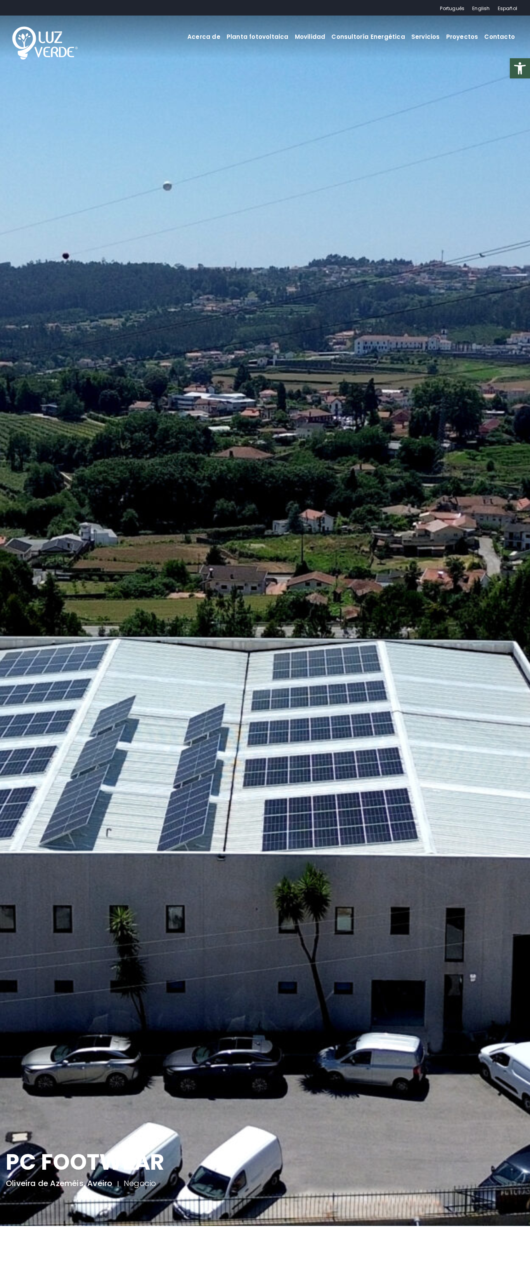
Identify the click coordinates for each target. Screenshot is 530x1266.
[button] (15, 1250)
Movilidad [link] (310, 37)
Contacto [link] (499, 37)
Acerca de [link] (203, 37)
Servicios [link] (425, 37)
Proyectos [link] (462, 37)
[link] (520, 68)
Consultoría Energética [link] (368, 37)
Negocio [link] (140, 1188)
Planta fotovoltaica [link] (258, 37)
